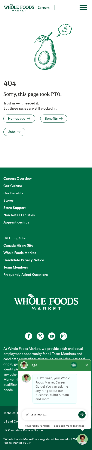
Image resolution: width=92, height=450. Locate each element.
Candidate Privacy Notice (23, 260)
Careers (43, 7)
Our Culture (12, 186)
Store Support (14, 208)
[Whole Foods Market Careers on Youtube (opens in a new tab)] (51, 336)
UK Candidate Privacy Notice (23, 430)
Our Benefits (13, 193)
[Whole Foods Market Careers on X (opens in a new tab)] (40, 336)
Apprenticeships (16, 222)
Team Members (15, 267)
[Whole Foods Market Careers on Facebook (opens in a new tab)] (28, 336)
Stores (8, 200)
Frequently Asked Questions (25, 274)
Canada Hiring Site (18, 245)
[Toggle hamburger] (83, 7)
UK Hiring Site (14, 238)
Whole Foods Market (19, 253)
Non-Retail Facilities (19, 215)
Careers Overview (17, 178)
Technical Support (15, 413)
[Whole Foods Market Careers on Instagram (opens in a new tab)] (63, 336)
